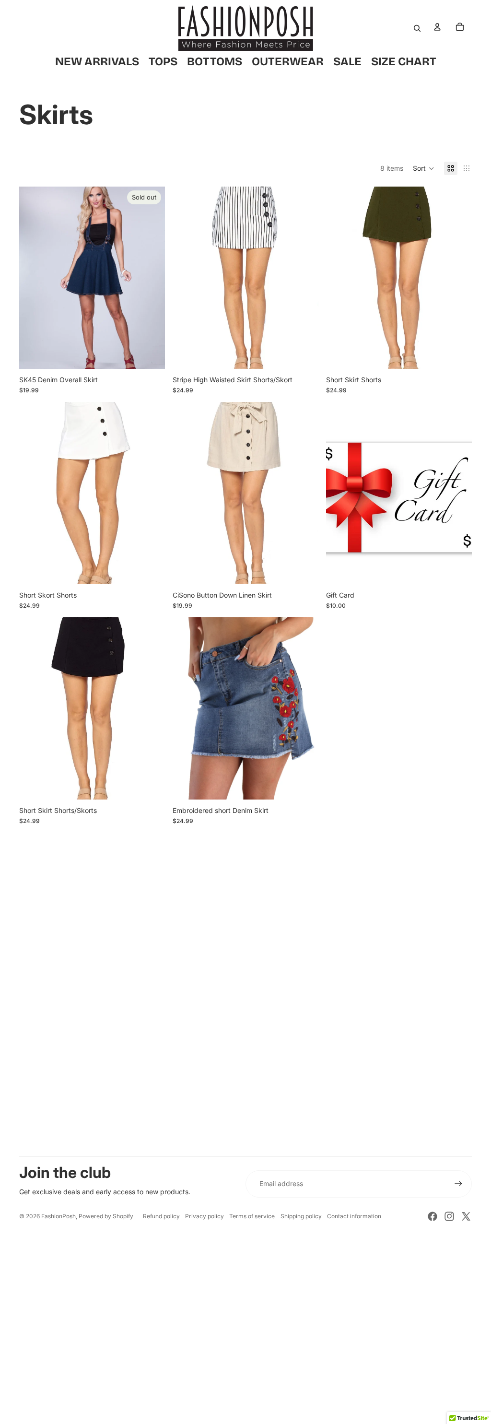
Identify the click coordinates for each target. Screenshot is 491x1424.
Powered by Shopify (106, 1216)
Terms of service (252, 1216)
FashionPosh (58, 1216)
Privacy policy (204, 1216)
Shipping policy (301, 1216)
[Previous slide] (33, 277)
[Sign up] (458, 1184)
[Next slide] (150, 277)
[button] (423, 168)
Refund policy (161, 1216)
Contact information (354, 1216)
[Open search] (417, 28)
